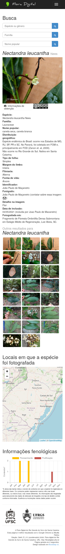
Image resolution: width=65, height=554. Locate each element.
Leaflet (43, 440)
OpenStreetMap (55, 440)
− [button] (7, 376)
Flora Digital (23, 4)
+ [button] (7, 371)
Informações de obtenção (14, 107)
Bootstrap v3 (54, 544)
